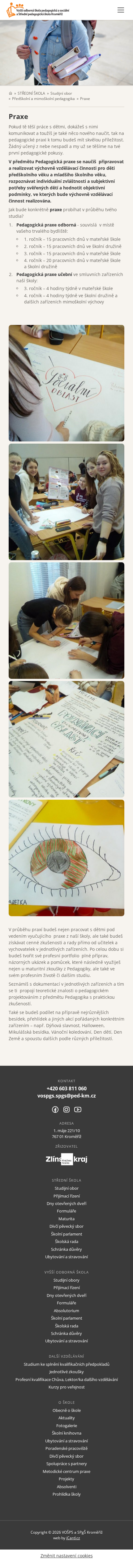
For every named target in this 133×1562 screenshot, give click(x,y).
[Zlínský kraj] (66, 1159)
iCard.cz (73, 1537)
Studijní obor (61, 93)
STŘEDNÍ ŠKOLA (31, 93)
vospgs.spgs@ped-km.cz (66, 1095)
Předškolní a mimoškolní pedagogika (43, 98)
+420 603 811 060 (67, 1088)
